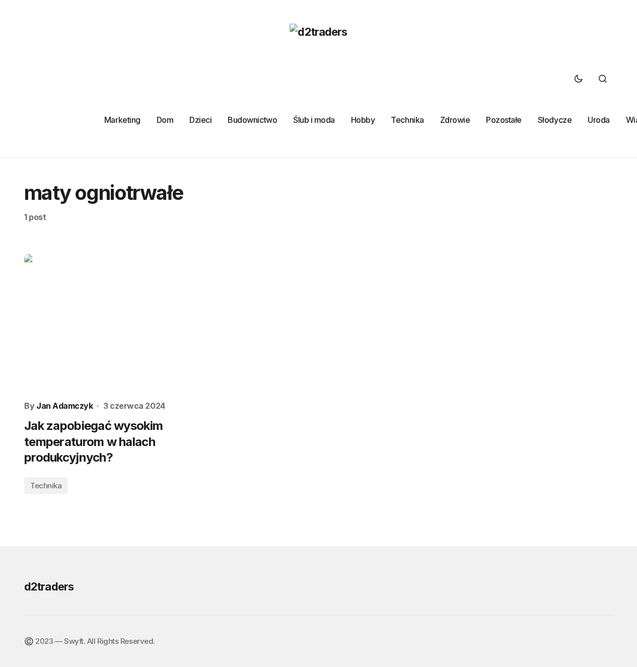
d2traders (49, 586)
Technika (45, 485)
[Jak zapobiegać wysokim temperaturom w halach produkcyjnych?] (116, 323)
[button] (579, 78)
